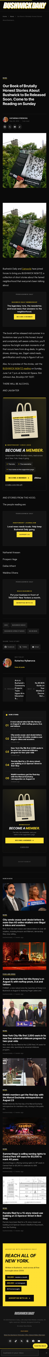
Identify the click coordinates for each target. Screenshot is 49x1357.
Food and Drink (9, 974)
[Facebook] (33, 1341)
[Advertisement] (24, 50)
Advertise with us (19, 1298)
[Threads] (27, 1341)
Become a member (19, 478)
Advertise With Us (24, 603)
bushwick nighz (18, 625)
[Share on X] (10, 126)
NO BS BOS (33, 631)
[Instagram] (10, 1341)
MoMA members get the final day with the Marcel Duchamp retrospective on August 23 (23, 1097)
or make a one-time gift (13, 485)
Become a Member (24, 317)
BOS (6, 625)
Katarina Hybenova (25, 660)
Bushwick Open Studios (14, 631)
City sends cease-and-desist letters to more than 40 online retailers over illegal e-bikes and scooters (24, 922)
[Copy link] (20, 126)
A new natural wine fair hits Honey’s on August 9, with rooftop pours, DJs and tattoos (23, 982)
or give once (24, 847)
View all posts (20, 667)
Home (5, 16)
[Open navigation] (44, 5)
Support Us (24, 534)
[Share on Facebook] (5, 126)
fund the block (40, 1346)
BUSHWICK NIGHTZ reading (17, 368)
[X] (21, 1341)
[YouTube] (39, 1341)
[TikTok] (15, 1341)
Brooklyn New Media (24, 1326)
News (12, 16)
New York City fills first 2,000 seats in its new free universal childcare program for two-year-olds (24, 1038)
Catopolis (26, 268)
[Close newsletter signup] (46, 1352)
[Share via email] (15, 126)
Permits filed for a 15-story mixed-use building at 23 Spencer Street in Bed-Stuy (23, 1216)
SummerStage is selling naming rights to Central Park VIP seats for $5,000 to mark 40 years (24, 1156)
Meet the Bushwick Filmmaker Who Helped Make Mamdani (24, 1335)
